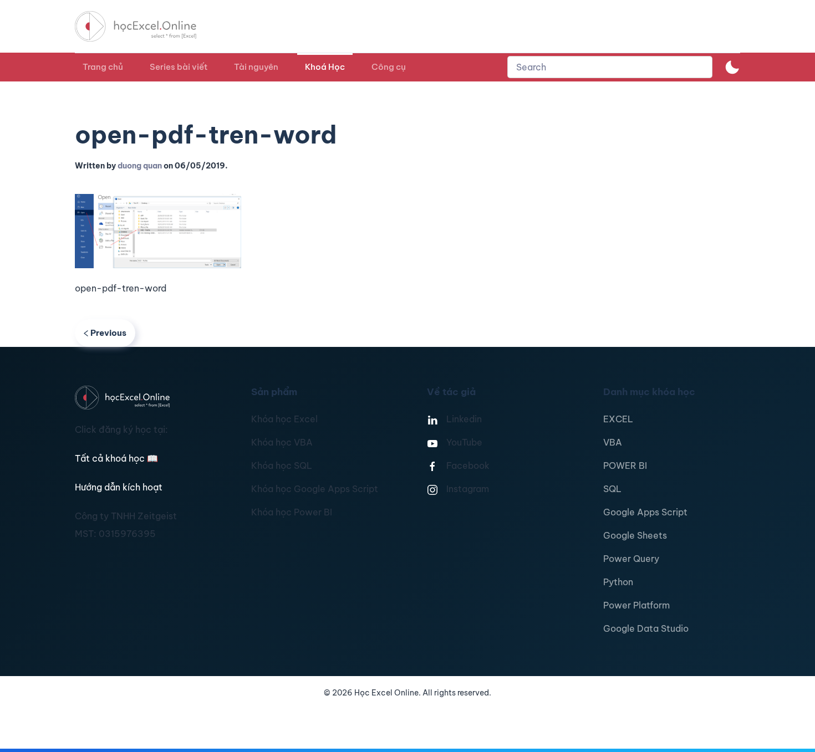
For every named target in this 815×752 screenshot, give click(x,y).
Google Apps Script (645, 512)
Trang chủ (103, 67)
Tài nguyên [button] (256, 67)
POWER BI (625, 465)
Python (618, 581)
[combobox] (609, 67)
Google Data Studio (646, 628)
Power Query (631, 558)
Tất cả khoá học (116, 458)
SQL (612, 488)
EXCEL (618, 418)
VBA (612, 442)
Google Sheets (635, 535)
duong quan (140, 166)
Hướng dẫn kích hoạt (118, 487)
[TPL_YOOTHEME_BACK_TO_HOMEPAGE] (146, 26)
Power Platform (636, 605)
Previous (108, 333)
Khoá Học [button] (325, 67)
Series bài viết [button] (178, 67)
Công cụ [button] (388, 67)
